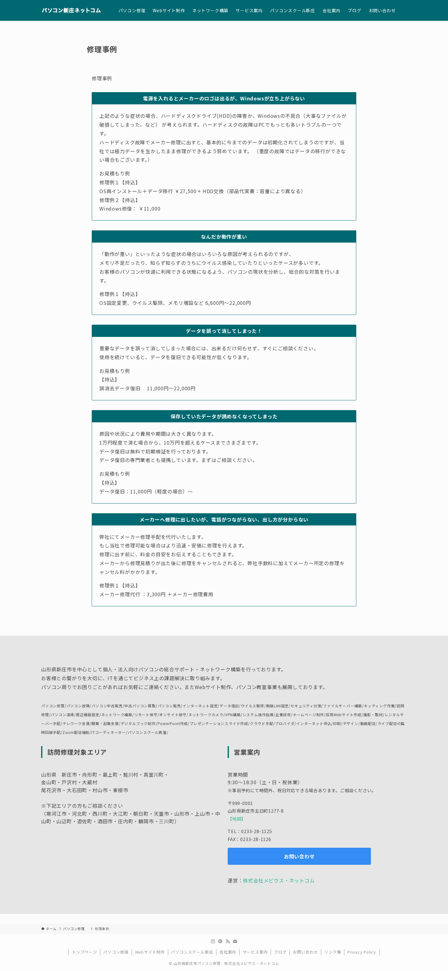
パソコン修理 (116, 952)
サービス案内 (255, 952)
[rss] (227, 941)
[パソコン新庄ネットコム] (72, 10)
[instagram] (213, 941)
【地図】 (237, 818)
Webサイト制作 (150, 952)
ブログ (280, 952)
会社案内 (227, 952)
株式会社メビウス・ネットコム (279, 880)
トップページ (84, 952)
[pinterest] (220, 941)
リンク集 (332, 952)
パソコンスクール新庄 (192, 952)
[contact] (235, 941)
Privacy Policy (361, 952)
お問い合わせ (305, 952)
